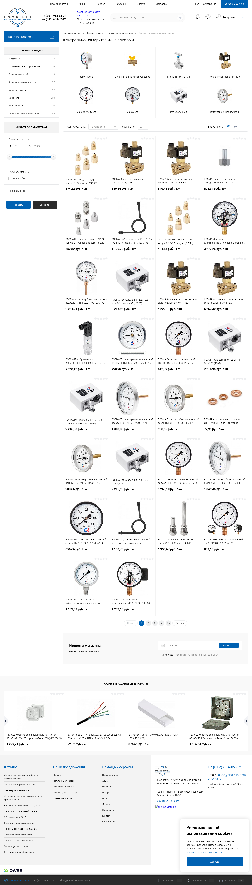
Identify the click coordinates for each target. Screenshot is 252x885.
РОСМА (20, 178)
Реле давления (15, 105)
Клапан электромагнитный (22, 82)
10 (53, 105)
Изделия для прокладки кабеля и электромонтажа (21, 777)
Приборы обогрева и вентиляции (20, 828)
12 (53, 82)
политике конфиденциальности (204, 852)
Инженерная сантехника (16, 790)
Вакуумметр (14, 58)
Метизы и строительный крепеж (20, 811)
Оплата (141, 4)
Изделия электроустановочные (20, 784)
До (29, 146)
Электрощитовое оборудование (20, 852)
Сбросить (44, 204)
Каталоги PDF (109, 821)
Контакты (107, 815)
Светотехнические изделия (18, 834)
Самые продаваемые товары (126, 683)
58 (53, 66)
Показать (18, 204)
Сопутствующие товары (16, 846)
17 (53, 90)
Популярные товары (63, 781)
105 (53, 113)
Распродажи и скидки (64, 786)
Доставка (161, 4)
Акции (82, 4)
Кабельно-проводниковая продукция (22, 805)
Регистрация (209, 4)
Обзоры (121, 4)
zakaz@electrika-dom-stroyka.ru (76, 880)
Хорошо (214, 861)
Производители (59, 4)
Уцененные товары (63, 798)
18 (53, 58)
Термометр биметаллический (23, 113)
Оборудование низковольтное (19, 823)
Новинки (57, 775)
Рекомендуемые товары (65, 792)
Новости (101, 4)
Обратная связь (18, 880)
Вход (196, 4)
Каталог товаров (20, 37)
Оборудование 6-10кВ (15, 817)
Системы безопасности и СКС (19, 840)
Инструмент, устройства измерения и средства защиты (23, 798)
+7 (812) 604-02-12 (44, 880)
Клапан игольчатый (18, 74)
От (9, 146)
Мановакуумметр (17, 90)
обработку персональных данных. (197, 654)
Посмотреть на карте (167, 801)
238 (53, 98)
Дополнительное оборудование (24, 66)
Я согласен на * (190, 654)
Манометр (13, 98)
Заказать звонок (234, 3)
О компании (108, 810)
